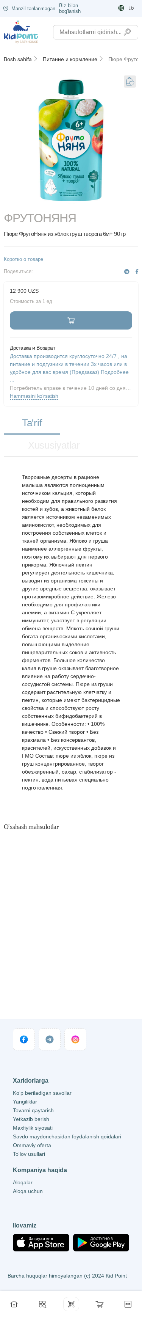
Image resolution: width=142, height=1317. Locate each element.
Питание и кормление (70, 59)
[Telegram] (127, 272)
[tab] (32, 423)
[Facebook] (137, 272)
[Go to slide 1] (70, 201)
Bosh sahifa (18, 59)
